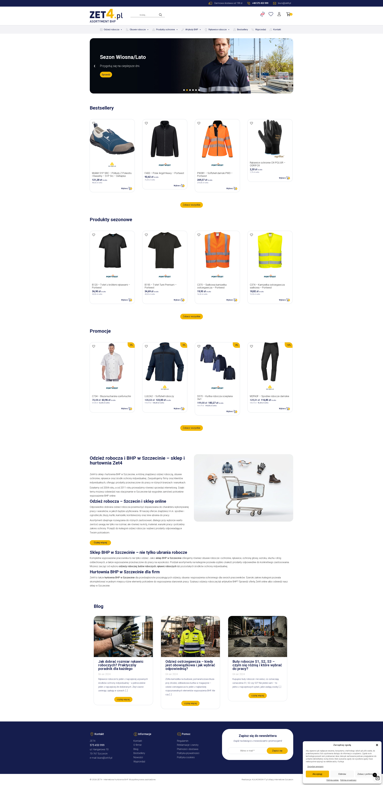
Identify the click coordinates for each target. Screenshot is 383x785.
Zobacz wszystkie (191, 205)
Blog (135, 749)
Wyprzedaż (260, 29)
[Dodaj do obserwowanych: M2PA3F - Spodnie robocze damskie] (251, 346)
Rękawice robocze (218, 29)
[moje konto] (279, 14)
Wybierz (124, 188)
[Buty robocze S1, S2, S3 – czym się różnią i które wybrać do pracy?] (257, 656)
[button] (377, 744)
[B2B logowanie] (263, 14)
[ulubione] (271, 14)
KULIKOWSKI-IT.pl (260, 779)
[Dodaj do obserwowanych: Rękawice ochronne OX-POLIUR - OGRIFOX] (251, 123)
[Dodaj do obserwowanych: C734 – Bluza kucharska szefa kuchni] (93, 346)
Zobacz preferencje (366, 774)
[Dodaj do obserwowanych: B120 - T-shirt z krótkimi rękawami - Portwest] (93, 234)
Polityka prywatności (348, 780)
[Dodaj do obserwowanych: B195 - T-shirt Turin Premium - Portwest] (146, 234)
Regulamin (182, 740)
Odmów (342, 774)
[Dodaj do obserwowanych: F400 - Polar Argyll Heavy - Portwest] (146, 123)
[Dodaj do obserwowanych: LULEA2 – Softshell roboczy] (146, 346)
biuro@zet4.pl (104, 757)
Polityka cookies (332, 780)
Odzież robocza (111, 29)
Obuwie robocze (138, 29)
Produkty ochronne (165, 29)
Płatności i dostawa (187, 749)
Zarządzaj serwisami (315, 767)
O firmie (137, 744)
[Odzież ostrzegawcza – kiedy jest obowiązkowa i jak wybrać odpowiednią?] (190, 656)
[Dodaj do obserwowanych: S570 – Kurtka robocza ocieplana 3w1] (198, 346)
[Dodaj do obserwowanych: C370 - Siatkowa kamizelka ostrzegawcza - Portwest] (198, 234)
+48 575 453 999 (260, 3)
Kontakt (277, 29)
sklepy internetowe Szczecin (280, 779)
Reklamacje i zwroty (188, 744)
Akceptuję (317, 774)
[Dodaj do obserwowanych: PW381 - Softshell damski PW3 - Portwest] (198, 123)
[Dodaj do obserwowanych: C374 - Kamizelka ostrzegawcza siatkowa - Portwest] (251, 234)
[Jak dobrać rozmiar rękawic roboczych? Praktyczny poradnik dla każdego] (123, 656)
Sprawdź (106, 77)
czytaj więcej (123, 699)
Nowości (138, 757)
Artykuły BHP (191, 29)
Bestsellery (242, 29)
